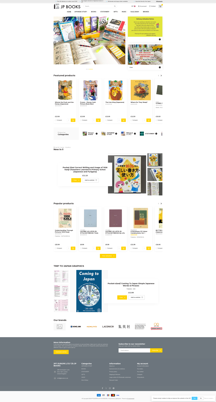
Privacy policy (113, 371)
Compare (59, 120)
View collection (107, 256)
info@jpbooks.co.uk (62, 378)
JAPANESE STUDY (80, 12)
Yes (194, 398)
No (201, 398)
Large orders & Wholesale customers (120, 377)
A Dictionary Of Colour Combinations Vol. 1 (139, 232)
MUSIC (124, 12)
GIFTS (116, 12)
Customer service (61, 352)
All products (140, 377)
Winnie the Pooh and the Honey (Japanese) (64, 103)
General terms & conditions (117, 369)
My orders (140, 369)
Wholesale (159, 1)
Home (69, 12)
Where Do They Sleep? (139, 102)
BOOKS (93, 12)
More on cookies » (208, 398)
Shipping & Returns (114, 374)
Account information (143, 366)
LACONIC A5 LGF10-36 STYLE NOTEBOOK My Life (115, 232)
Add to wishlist (89, 180)
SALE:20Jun (135, 12)
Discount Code (113, 380)
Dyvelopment (130, 398)
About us (111, 366)
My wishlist (140, 371)
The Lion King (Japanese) (114, 102)
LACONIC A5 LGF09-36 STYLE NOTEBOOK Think (89, 232)
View (75, 180)
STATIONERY (104, 12)
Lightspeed (118, 398)
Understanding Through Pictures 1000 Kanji (64, 231)
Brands (146, 12)
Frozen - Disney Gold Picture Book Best (88, 103)
